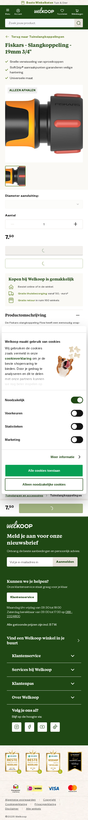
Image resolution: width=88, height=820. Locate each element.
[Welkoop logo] (44, 10)
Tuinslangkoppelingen (66, 495)
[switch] (77, 413)
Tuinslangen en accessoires (24, 495)
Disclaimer (12, 809)
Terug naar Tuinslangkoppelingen (37, 37)
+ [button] (75, 224)
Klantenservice (22, 597)
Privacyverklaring (45, 804)
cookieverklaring (18, 358)
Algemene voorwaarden (20, 800)
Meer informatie (63, 457)
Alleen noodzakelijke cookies (44, 484)
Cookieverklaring (16, 804)
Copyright (49, 800)
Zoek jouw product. (22, 23)
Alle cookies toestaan (44, 470)
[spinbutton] (44, 224)
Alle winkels (33, 809)
